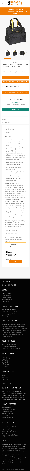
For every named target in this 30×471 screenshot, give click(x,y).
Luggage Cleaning (8, 413)
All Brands (5, 366)
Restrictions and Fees (9, 409)
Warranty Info (6, 316)
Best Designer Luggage (9, 426)
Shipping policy (7, 295)
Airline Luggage (7, 411)
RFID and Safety (7, 430)
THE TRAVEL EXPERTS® (10, 310)
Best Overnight (6, 428)
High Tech (5, 363)
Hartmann (5, 381)
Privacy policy (6, 297)
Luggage (4, 357)
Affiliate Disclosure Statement (11, 312)
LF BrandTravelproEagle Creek (5, 377)
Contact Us (5, 301)
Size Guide (5, 415)
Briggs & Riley (6, 383)
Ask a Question (15, 261)
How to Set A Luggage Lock (10, 434)
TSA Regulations (7, 407)
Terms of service (7, 299)
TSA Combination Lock (9, 432)
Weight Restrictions (8, 417)
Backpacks (5, 364)
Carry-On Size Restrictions (10, 435)
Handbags (5, 361)
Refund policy (6, 293)
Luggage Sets (6, 359)
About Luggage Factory (9, 314)
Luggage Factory (10, 469)
